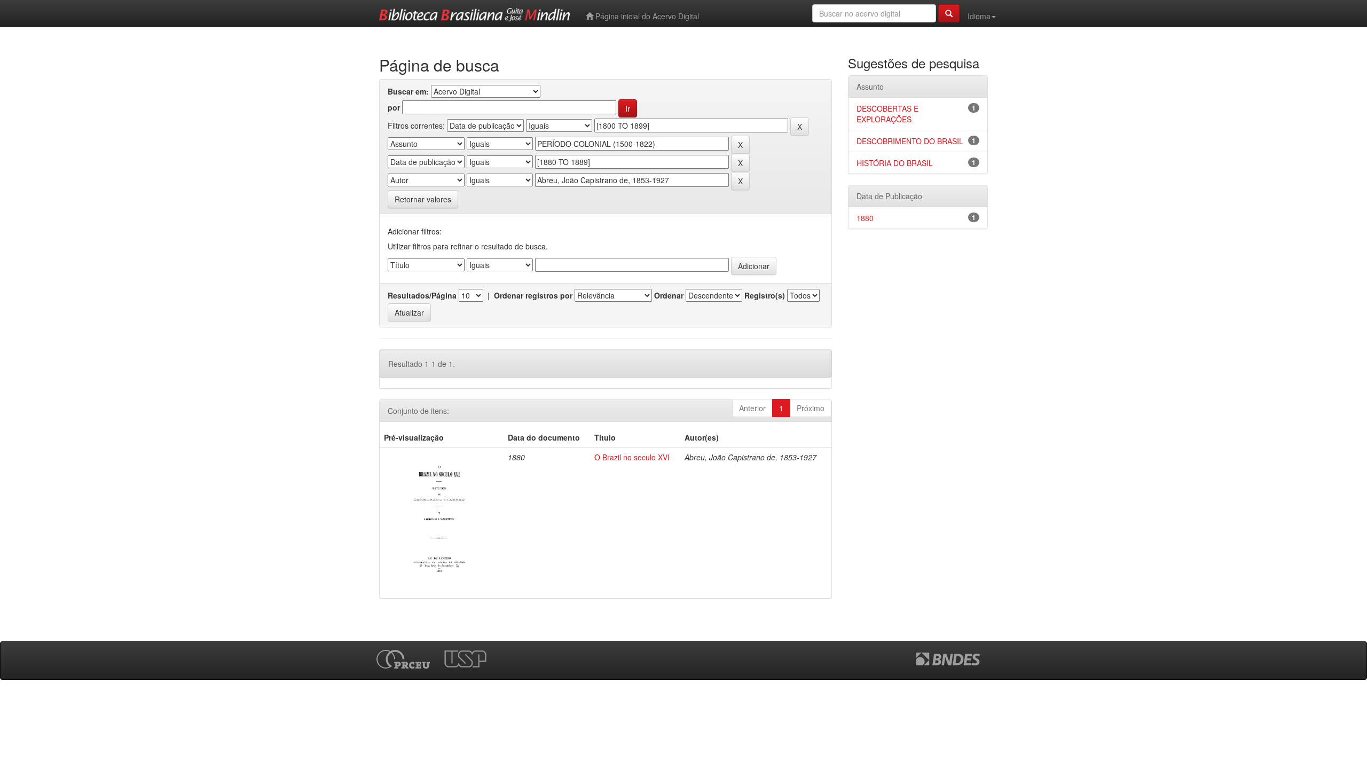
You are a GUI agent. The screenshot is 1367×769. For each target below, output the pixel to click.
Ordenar (669, 295)
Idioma (979, 16)
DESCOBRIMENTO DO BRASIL (910, 141)
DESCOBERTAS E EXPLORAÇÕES (887, 113)
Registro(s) (764, 295)
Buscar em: (408, 91)
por (394, 107)
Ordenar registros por (533, 295)
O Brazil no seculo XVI (632, 457)
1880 (865, 218)
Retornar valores (423, 199)
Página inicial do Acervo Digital (646, 16)
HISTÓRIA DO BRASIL (895, 163)
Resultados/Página (422, 295)
